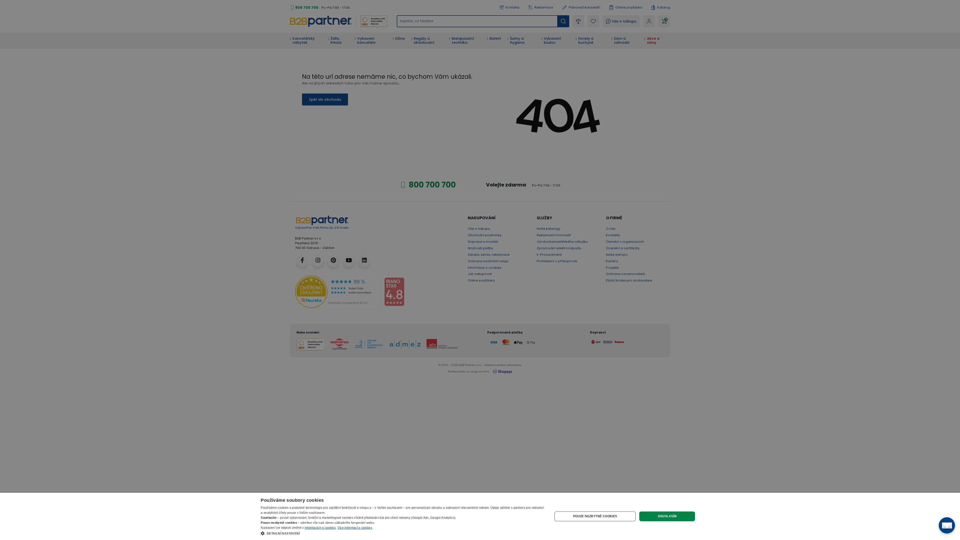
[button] (402, 533)
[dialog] (480, 516)
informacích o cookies (320, 528)
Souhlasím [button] (667, 516)
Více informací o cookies (355, 528)
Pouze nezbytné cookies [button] (595, 516)
